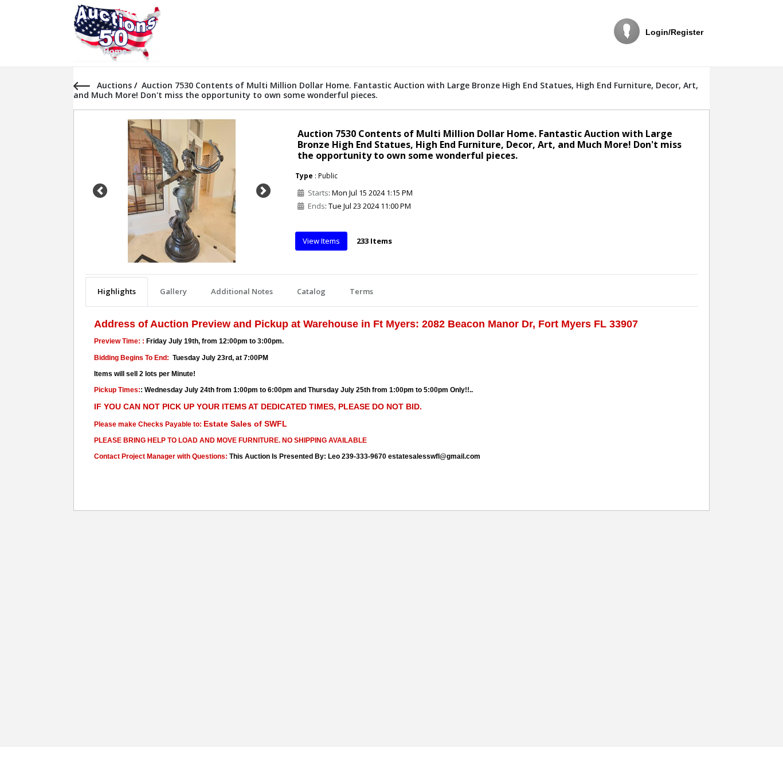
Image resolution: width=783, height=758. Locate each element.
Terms (361, 291)
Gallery (173, 291)
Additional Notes (242, 291)
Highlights (116, 291)
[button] (99, 191)
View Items (321, 241)
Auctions (115, 85)
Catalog (311, 291)
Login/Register (674, 32)
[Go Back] (85, 85)
